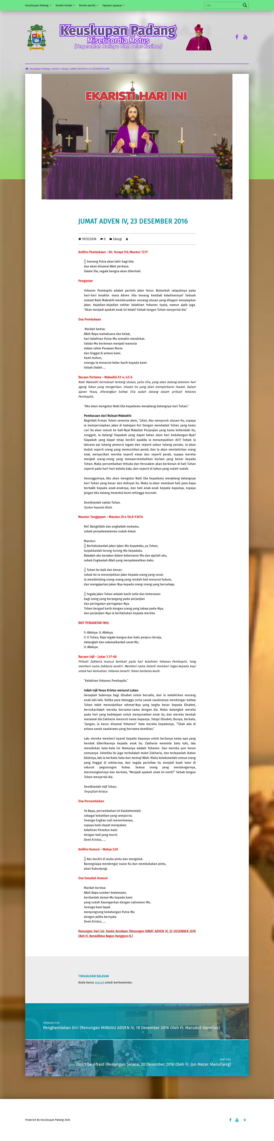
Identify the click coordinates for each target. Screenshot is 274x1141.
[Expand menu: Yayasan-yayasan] (124, 5)
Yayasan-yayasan (112, 5)
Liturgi (117, 239)
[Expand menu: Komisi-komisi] (74, 5)
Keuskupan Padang (36, 5)
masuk (99, 982)
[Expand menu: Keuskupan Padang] (50, 5)
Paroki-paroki (87, 5)
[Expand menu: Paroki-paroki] (97, 5)
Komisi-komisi (64, 5)
